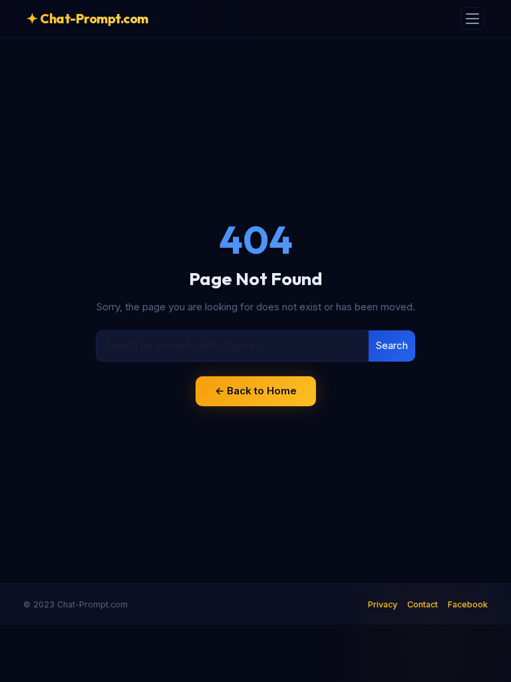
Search (392, 345)
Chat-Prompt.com (87, 18)
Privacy (382, 604)
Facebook (468, 604)
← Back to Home (256, 390)
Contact (422, 604)
